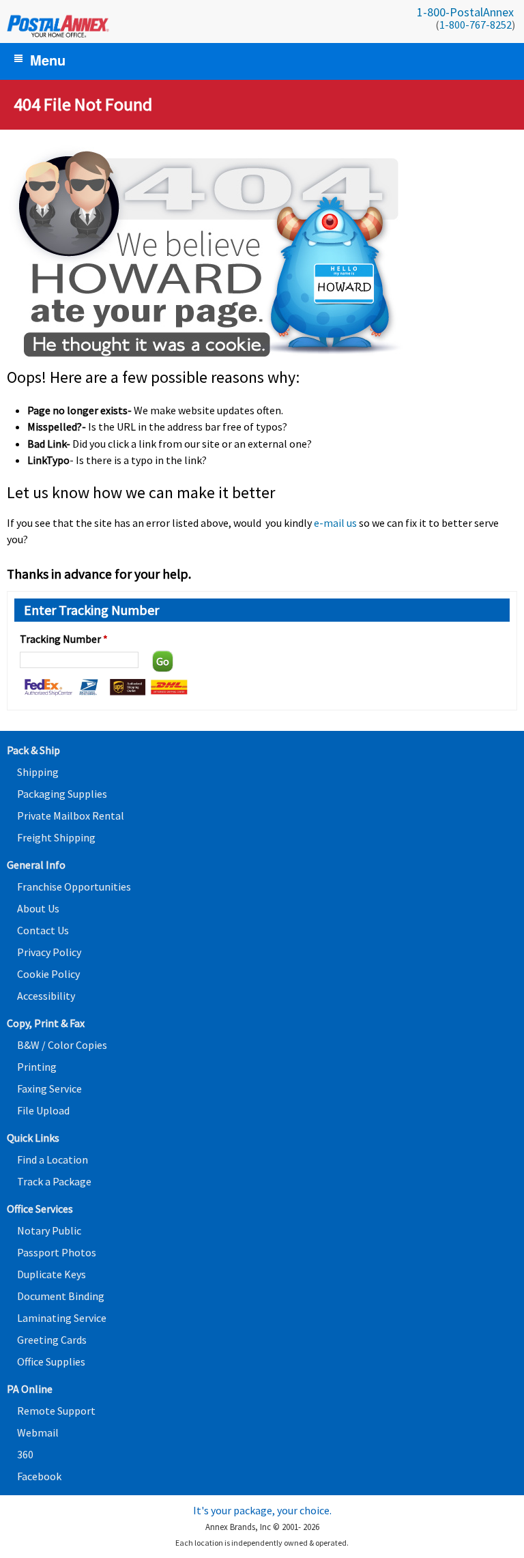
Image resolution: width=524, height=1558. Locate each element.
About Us (38, 908)
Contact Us (43, 930)
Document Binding (60, 1296)
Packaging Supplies (62, 793)
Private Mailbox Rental (70, 815)
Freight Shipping (56, 837)
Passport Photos (56, 1252)
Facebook (39, 1476)
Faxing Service (49, 1088)
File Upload (43, 1110)
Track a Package (54, 1181)
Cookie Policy (48, 974)
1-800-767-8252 (475, 24)
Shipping (38, 772)
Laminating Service (61, 1318)
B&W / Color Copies (62, 1045)
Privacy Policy (49, 952)
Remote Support (56, 1410)
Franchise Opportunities (74, 886)
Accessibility (46, 995)
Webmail (38, 1432)
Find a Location (52, 1159)
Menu (48, 60)
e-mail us (335, 523)
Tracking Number (64, 639)
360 (25, 1454)
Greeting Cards (52, 1339)
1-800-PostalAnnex (465, 12)
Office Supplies (51, 1361)
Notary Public (49, 1230)
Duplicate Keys (51, 1274)
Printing (37, 1066)
